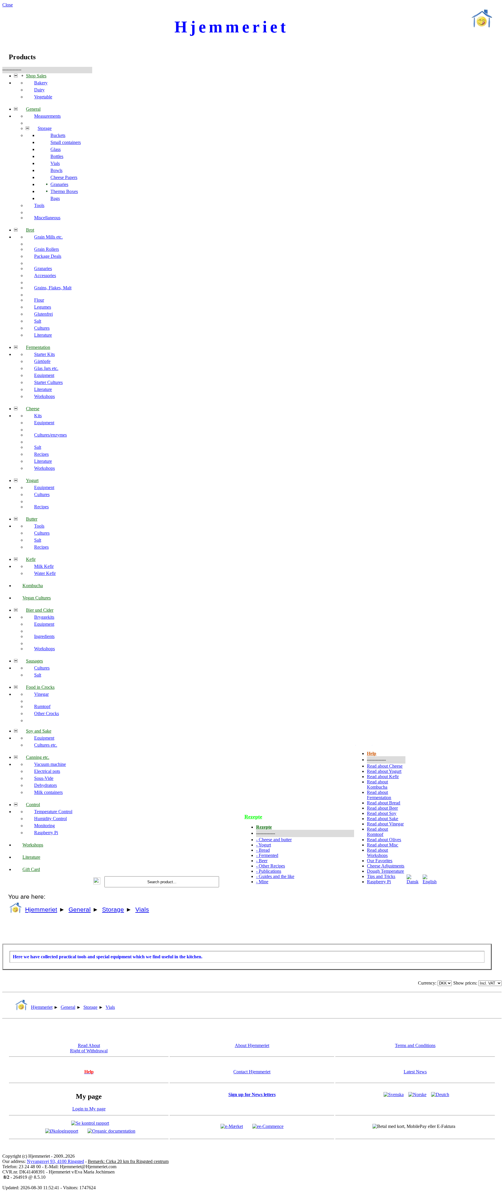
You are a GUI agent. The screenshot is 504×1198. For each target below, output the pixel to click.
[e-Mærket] (232, 1126)
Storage (113, 909)
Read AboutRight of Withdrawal (89, 1048)
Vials (142, 909)
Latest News (415, 1071)
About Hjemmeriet (252, 1045)
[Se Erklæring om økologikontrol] (62, 1130)
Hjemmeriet (41, 909)
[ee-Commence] (268, 1126)
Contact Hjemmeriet (251, 1071)
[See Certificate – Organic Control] (111, 1130)
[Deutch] (440, 1094)
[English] (430, 881)
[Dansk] (414, 881)
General (80, 909)
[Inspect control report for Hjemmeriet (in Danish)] (90, 1122)
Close (7, 4)
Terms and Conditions (415, 1045)
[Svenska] (394, 1094)
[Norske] (417, 1094)
